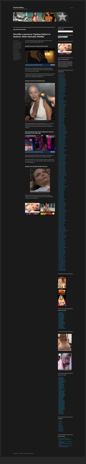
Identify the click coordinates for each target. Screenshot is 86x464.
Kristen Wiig (19, 53)
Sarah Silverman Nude (62, 241)
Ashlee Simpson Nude (62, 88)
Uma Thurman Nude (62, 263)
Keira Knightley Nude (62, 183)
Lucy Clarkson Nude (62, 202)
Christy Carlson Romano (62, 133)
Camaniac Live (61, 387)
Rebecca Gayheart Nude (62, 234)
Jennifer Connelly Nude (62, 172)
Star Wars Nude (61, 248)
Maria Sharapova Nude (62, 206)
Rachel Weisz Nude (62, 232)
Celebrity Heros (61, 320)
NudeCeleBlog (18, 7)
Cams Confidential (62, 388)
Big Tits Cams (61, 383)
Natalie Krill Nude (61, 216)
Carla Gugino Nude (62, 110)
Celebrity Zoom (61, 313)
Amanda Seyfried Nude (62, 80)
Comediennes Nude (62, 134)
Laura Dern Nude (61, 194)
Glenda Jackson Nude (62, 158)
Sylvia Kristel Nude (62, 253)
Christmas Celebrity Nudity (63, 132)
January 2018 (61, 428)
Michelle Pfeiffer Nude (16, 48)
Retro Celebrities (61, 327)
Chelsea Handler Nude (62, 128)
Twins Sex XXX (61, 412)
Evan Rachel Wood (62, 149)
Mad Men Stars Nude (62, 203)
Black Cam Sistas (61, 384)
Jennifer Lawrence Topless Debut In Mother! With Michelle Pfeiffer (31, 35)
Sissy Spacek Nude (62, 245)
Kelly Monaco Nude (62, 185)
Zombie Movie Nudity (62, 270)
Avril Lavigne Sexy (61, 91)
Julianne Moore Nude (62, 180)
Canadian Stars (15, 50)
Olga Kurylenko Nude (62, 221)
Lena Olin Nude (61, 195)
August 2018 (61, 421)
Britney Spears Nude (62, 107)
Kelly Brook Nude (61, 184)
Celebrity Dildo (61, 117)
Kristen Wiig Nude (18, 47)
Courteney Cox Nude (62, 135)
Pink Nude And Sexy (62, 227)
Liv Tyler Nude (61, 200)
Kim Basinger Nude (62, 187)
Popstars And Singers (62, 228)
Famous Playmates (62, 151)
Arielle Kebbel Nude (62, 87)
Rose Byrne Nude (61, 239)
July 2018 (60, 422)
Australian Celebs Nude (62, 90)
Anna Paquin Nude (62, 86)
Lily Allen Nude (61, 197)
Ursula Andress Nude (62, 265)
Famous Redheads (61, 152)
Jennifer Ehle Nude (62, 173)
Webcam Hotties (61, 413)
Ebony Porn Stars (61, 392)
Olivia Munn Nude (61, 222)
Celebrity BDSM (61, 112)
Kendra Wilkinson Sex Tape (63, 186)
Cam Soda (60, 389)
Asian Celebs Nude (61, 89)
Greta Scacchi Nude (62, 160)
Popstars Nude (61, 325)
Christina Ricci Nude (62, 130)
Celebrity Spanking (62, 125)
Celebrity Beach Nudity (62, 113)
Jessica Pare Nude (61, 178)
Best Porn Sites (61, 378)
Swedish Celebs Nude (62, 252)
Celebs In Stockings (62, 126)
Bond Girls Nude (61, 103)
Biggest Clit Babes (61, 382)
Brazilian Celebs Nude (62, 104)
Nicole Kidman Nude (62, 219)
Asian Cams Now (61, 380)
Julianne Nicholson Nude (63, 181)
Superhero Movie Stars (62, 249)
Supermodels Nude (62, 250)
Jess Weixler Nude (61, 176)
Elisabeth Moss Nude (62, 141)
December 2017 (61, 429)
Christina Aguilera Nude (62, 129)
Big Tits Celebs (61, 318)
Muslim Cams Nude (62, 403)
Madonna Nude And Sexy (63, 204)
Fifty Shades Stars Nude (62, 154)
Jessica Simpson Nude (62, 179)
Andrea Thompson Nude (62, 82)
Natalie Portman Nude (62, 217)
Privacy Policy (20, 453)
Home (71, 7)
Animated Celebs (61, 316)
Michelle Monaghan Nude (63, 210)
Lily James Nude (61, 198)
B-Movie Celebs (61, 319)
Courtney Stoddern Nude (62, 136)
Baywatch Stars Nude (62, 381)
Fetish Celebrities (61, 153)
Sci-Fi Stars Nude (61, 242)
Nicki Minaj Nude (61, 218)
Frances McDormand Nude (63, 155)
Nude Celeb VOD (61, 315)
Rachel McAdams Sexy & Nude (63, 230)
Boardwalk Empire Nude (62, 101)
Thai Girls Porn (61, 411)
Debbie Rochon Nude (62, 138)
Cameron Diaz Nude (62, 108)
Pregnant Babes (61, 405)
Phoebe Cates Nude (62, 226)
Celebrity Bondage (61, 115)
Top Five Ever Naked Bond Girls (64, 438)
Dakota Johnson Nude (62, 137)
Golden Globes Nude (62, 159)
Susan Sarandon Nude (62, 251)
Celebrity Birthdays (62, 114)
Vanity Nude (61, 267)
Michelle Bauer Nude (62, 209)
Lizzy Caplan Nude (61, 201)
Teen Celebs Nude (61, 254)
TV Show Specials (61, 262)
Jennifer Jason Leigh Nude (63, 174)
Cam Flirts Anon (61, 386)
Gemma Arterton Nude (62, 157)
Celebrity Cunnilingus (62, 116)
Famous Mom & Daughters (63, 150)
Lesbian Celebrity (61, 196)
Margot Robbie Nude (62, 205)
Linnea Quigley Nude (62, 199)
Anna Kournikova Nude (62, 84)
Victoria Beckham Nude (62, 269)
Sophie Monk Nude (62, 246)
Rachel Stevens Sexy (62, 231)
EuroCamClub (15, 51)
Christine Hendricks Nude (63, 131)
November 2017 (61, 430)
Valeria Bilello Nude (62, 266)
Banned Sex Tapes (61, 314)
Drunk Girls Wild (61, 391)
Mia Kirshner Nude (62, 208)
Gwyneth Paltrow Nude (62, 162)
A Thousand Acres (16, 49)
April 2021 (60, 420)
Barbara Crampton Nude (62, 95)
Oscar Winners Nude (62, 223)
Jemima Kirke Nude (62, 170)
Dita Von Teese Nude (62, 139)
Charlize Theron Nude (62, 127)
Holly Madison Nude (62, 164)
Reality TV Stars (61, 233)
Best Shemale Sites (62, 379)
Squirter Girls (61, 410)
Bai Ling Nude (61, 93)
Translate (65, 37)
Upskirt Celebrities (62, 264)
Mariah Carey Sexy (62, 207)
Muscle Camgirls (61, 402)
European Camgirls (62, 393)
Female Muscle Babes (62, 394)
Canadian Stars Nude (62, 390)
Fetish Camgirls (61, 395)
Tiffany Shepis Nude (62, 257)
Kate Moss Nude (61, 182)
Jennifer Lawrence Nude (62, 175)
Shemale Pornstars (62, 406)
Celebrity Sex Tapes (62, 124)
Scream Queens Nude (62, 243)
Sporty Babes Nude (62, 409)
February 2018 (61, 427)
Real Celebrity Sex (61, 326)
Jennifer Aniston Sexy (62, 171)
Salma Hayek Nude (62, 240)
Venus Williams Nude (62, 268)
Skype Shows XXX (61, 408)
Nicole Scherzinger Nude (63, 220)
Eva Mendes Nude (61, 148)
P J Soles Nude (61, 224)
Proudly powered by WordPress (28, 453)
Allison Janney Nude (62, 78)
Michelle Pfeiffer (15, 54)
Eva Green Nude (61, 147)
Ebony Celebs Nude (62, 140)
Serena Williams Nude (62, 244)
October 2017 (61, 431)
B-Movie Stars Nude (62, 92)
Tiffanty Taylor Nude (62, 256)
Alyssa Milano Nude (62, 79)
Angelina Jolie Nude (62, 83)
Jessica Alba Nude (61, 177)
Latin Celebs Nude (61, 193)
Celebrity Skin (61, 312)
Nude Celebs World (62, 404)
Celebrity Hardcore (62, 118)
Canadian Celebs (61, 109)
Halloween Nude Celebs (62, 163)
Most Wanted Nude (62, 401)
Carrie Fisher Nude (62, 111)
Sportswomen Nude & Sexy (63, 247)
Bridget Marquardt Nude (62, 105)
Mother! (20, 54)
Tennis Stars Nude (62, 255)
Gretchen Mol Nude (62, 161)
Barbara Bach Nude (62, 94)
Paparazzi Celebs (61, 225)
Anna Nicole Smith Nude (62, 85)
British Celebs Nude (62, 106)
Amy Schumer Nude (62, 81)
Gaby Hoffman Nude (62, 156)
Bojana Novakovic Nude (62, 102)
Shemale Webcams (62, 407)
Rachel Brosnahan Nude (62, 229)
